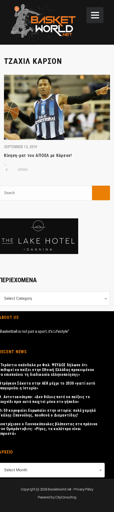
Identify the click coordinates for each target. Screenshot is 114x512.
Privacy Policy (83, 489)
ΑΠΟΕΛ (22, 170)
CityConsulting (65, 497)
